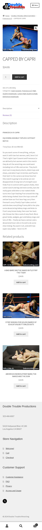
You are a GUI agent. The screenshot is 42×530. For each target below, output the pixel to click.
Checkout (10, 458)
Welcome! (10, 449)
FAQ (7, 482)
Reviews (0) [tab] (7, 115)
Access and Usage (13, 491)
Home (7, 16)
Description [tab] (7, 108)
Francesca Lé (7, 18)
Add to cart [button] (21, 282)
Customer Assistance (14, 477)
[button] (36, 28)
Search (21, 526)
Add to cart (19, 77)
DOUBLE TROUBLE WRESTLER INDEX (23, 16)
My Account (7, 526)
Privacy (9, 486)
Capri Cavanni (16, 91)
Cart (7, 453)
